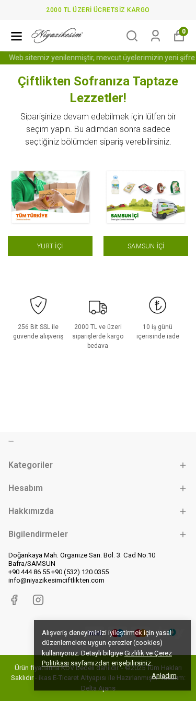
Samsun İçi (146, 246)
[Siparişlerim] (155, 35)
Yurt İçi (50, 246)
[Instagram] (38, 600)
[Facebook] (14, 600)
